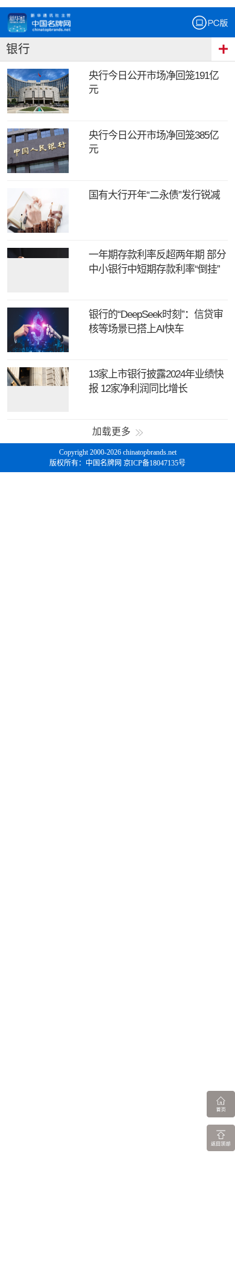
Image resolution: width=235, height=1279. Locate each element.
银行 (18, 49)
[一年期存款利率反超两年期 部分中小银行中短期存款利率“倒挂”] (38, 270)
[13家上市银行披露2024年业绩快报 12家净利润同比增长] (38, 389)
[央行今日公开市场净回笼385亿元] (38, 150)
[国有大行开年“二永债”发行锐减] (38, 210)
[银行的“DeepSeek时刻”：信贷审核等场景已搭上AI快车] (38, 330)
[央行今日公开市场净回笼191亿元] (38, 91)
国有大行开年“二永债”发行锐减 (154, 195)
